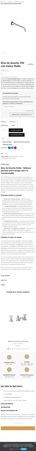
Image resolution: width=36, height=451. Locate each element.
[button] (8, 348)
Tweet (12, 147)
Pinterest (15, 147)
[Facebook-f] (14, 433)
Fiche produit (5, 275)
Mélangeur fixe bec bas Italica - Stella (18, 341)
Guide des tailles (7, 144)
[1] (18, 428)
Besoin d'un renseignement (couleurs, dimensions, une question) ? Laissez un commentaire (18, 102)
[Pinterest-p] (18, 433)
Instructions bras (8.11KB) (8, 158)
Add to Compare (7, 142)
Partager (9, 147)
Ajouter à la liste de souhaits (22, 142)
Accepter (24, 449)
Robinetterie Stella (18, 343)
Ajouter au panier (16, 130)
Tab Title (4, 280)
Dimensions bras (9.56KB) (16, 156)
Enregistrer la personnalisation (22, 114)
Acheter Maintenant (17, 134)
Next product (34, 3)
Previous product (29, 3)
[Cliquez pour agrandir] (4, 45)
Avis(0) (3, 285)
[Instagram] (21, 433)
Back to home (32, 3)
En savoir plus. (16, 449)
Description (5, 164)
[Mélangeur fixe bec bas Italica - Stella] (18, 318)
